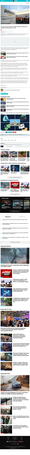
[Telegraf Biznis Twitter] (14, 444)
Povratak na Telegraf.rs (2, 0)
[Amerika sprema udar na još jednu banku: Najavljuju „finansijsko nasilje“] (5, 185)
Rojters (2, 83)
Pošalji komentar (9, 146)
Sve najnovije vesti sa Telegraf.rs (15, 242)
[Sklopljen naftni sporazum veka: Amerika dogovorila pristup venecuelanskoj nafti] (3, 99)
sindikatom (2, 35)
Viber (27, 134)
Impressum (11, 446)
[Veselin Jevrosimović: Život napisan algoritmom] (14, 168)
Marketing (9, 446)
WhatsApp (24, 134)
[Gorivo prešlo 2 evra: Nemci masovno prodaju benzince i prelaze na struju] (6, 410)
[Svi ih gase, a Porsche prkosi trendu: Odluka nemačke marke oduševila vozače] (6, 429)
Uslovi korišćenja (25, 137)
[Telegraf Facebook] (12, 444)
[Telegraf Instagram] (16, 444)
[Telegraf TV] (18, 444)
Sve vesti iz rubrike (15, 194)
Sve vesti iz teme (15, 177)
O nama (6, 446)
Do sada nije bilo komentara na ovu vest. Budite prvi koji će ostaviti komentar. (11, 144)
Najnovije (6, 246)
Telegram (2, 135)
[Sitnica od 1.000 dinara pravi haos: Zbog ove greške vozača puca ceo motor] (6, 420)
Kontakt (24, 446)
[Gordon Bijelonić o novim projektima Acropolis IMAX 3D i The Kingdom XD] (7, 203)
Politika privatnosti (20, 446)
